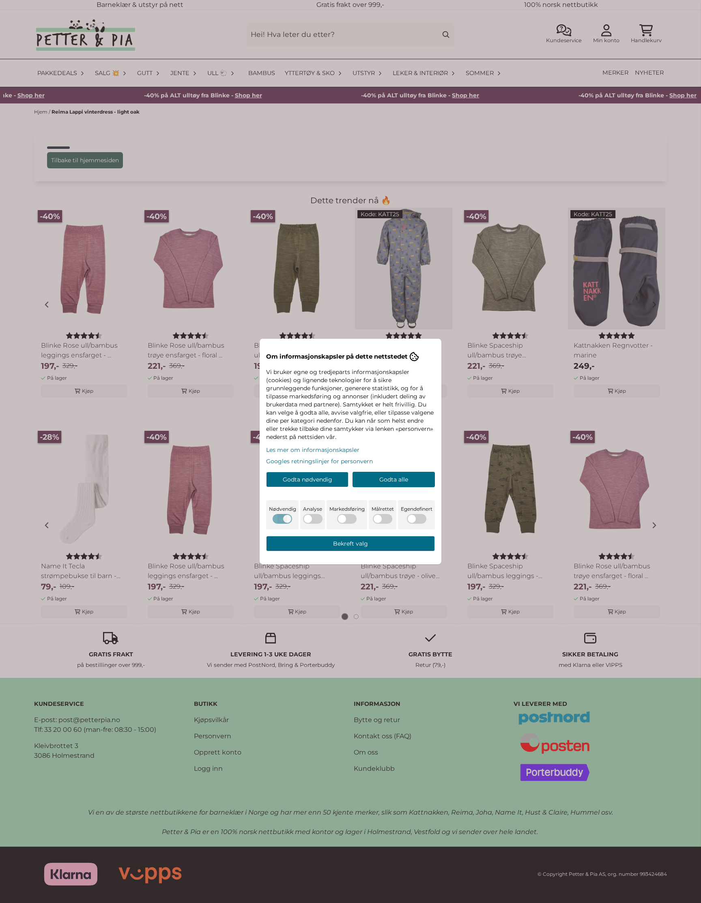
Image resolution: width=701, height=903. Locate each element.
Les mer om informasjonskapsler (312, 450)
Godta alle (393, 479)
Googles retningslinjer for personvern (319, 461)
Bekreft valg (350, 543)
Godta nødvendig (307, 479)
